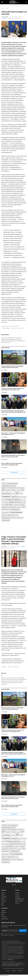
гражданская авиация (12, 499)
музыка (19, 507)
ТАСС (8, 143)
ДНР (3, 490)
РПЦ (13, 493)
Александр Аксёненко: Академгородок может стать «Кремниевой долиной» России (13, 411)
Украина (6, 496)
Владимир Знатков (6, 326)
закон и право (5, 502)
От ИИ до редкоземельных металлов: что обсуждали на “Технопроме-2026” (12, 389)
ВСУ (14, 485)
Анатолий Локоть (14, 326)
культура (22, 504)
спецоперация (16, 512)
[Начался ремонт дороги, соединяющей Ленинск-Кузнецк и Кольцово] (14, 357)
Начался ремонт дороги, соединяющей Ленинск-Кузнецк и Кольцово (12, 366)
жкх (24, 499)
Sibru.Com (4, 546)
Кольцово (13, 328)
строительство (11, 515)
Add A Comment (13, 472)
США (21, 493)
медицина (5, 507)
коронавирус (9, 504)
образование (15, 509)
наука (23, 507)
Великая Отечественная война (9, 487)
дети (21, 499)
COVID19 (4, 483)
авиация (14, 496)
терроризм (5, 517)
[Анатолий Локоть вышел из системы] (14, 29)
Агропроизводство (12, 483)
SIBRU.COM (21, 953)
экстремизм (5, 520)
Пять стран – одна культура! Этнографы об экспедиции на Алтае (13, 433)
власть (3, 499)
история (23, 502)
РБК (8, 161)
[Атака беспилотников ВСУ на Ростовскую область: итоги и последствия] (14, 446)
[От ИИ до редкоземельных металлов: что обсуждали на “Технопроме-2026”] (14, 379)
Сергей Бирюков (20, 328)
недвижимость (6, 509)
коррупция (16, 504)
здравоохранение (14, 502)
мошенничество (13, 507)
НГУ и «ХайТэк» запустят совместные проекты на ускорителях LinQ (11, 464)
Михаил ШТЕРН (5, 16)
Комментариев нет (11, 18)
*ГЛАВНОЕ (4, 18)
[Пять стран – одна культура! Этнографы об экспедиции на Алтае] (14, 424)
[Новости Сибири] (14, 2)
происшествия (5, 512)
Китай (13, 490)
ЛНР (22, 490)
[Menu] (2, 2)
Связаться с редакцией (9, 935)
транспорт (13, 517)
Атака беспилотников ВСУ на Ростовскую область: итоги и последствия (12, 456)
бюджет (24, 496)
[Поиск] (26, 2)
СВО (17, 493)
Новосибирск (6, 493)
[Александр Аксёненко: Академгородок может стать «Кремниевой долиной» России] (14, 402)
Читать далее (4, 370)
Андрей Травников (6, 328)
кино (3, 504)
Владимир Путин (20, 487)
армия (20, 496)
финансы (20, 517)
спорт (4, 515)
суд (17, 515)
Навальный (4, 666)
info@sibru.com (11, 959)
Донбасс (8, 490)
